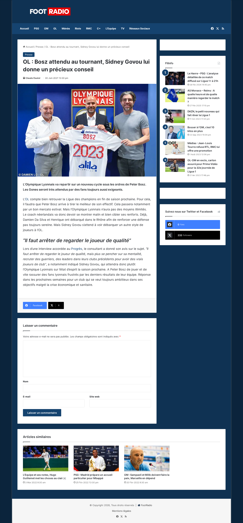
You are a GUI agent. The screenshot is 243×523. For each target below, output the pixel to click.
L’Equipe (111, 28)
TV (122, 28)
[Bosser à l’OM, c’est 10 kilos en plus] (175, 132)
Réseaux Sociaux (139, 28)
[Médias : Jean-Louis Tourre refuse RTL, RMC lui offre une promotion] (175, 148)
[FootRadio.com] (50, 12)
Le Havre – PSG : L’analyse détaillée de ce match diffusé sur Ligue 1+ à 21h (202, 77)
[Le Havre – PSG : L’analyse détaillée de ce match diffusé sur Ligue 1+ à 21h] (175, 78)
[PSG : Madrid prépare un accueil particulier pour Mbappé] (96, 458)
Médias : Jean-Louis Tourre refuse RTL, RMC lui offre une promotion (203, 147)
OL (55, 28)
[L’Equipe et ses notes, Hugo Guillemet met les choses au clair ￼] (45, 458)
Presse (39, 46)
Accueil (24, 28)
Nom (25, 381)
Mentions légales (121, 510)
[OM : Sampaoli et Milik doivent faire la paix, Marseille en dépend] (147, 458)
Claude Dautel (33, 78)
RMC (89, 28)
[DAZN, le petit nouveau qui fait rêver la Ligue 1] (175, 116)
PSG (36, 28)
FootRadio (146, 505)
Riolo (78, 28)
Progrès (76, 249)
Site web (94, 396)
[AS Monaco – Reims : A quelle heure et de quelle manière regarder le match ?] (175, 95)
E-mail (26, 396)
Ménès (66, 28)
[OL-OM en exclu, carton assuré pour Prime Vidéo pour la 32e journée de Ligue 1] (175, 165)
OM (46, 28)
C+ (99, 28)
